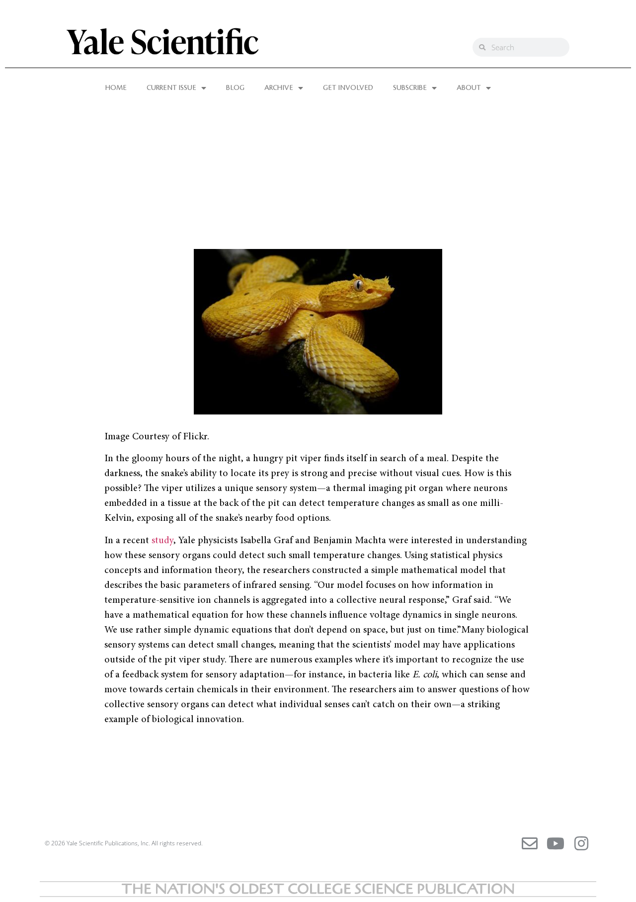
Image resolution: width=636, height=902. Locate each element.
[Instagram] (581, 843)
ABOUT (469, 88)
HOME (116, 88)
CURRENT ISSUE (171, 88)
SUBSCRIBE (410, 88)
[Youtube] (555, 843)
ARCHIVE (278, 88)
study (162, 541)
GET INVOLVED (348, 88)
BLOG (235, 88)
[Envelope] (530, 843)
